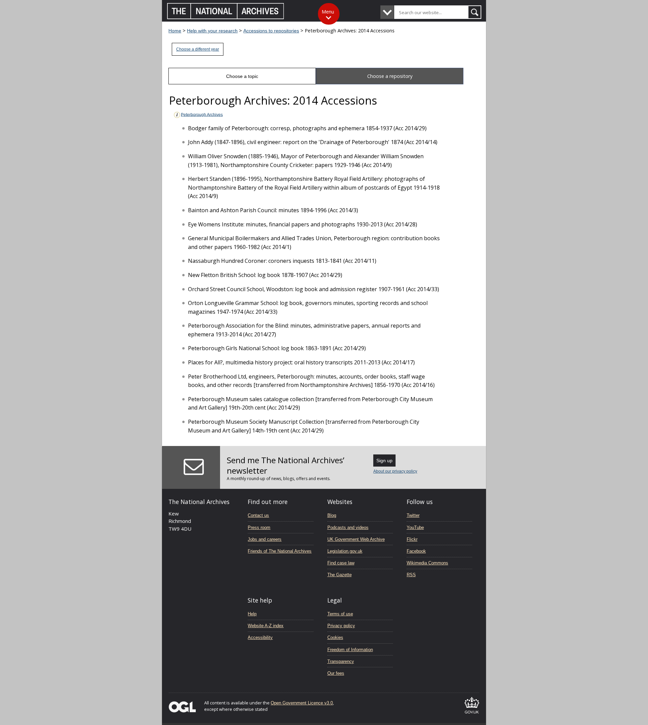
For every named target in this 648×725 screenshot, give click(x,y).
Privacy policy (341, 625)
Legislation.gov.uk (344, 551)
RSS (411, 574)
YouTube (415, 527)
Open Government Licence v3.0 (302, 702)
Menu (328, 11)
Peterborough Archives (202, 114)
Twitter (413, 515)
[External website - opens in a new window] (472, 714)
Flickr (412, 539)
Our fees (335, 673)
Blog (331, 515)
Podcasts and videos (348, 527)
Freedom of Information (350, 649)
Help (252, 613)
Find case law (340, 562)
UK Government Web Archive (356, 539)
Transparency (340, 661)
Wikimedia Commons (427, 562)
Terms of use (340, 613)
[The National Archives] (226, 17)
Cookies (335, 637)
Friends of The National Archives (280, 551)
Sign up (384, 460)
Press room (259, 527)
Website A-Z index (266, 625)
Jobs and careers (264, 539)
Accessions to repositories (271, 30)
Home (174, 30)
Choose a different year (197, 49)
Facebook (416, 551)
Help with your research (212, 30)
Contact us (258, 515)
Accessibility (260, 637)
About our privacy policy (395, 471)
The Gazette (339, 574)
